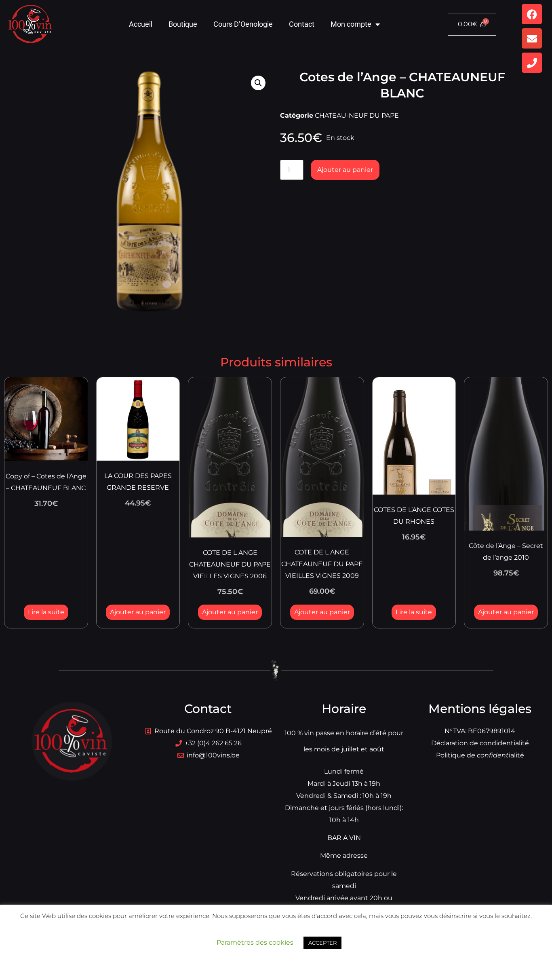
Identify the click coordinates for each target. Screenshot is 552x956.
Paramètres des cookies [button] (255, 942)
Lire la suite (46, 612)
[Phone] (532, 63)
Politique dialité (480, 755)
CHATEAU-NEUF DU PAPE (357, 115)
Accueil (140, 24)
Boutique (183, 24)
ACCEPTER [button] (322, 942)
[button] (258, 83)
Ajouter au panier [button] (138, 612)
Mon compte (351, 24)
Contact (301, 24)
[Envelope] (532, 38)
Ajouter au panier (345, 169)
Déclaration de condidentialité (480, 743)
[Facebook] (532, 14)
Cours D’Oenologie (243, 24)
